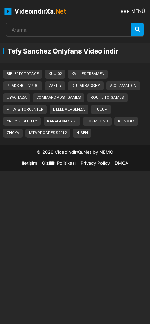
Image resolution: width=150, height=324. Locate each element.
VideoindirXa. (39, 11)
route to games (107, 97)
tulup (101, 109)
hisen (82, 133)
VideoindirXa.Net (73, 152)
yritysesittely (22, 121)
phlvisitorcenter (25, 109)
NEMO (106, 152)
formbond (97, 121)
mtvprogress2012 (48, 133)
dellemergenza (69, 109)
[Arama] (137, 29)
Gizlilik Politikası (59, 163)
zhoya (13, 133)
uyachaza (17, 97)
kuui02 (55, 74)
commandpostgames (58, 97)
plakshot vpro (23, 85)
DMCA (121, 163)
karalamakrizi (62, 121)
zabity (55, 85)
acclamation (123, 85)
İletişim (29, 163)
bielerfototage (23, 74)
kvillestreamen (88, 74)
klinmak (126, 121)
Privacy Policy (95, 163)
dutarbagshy (86, 85)
